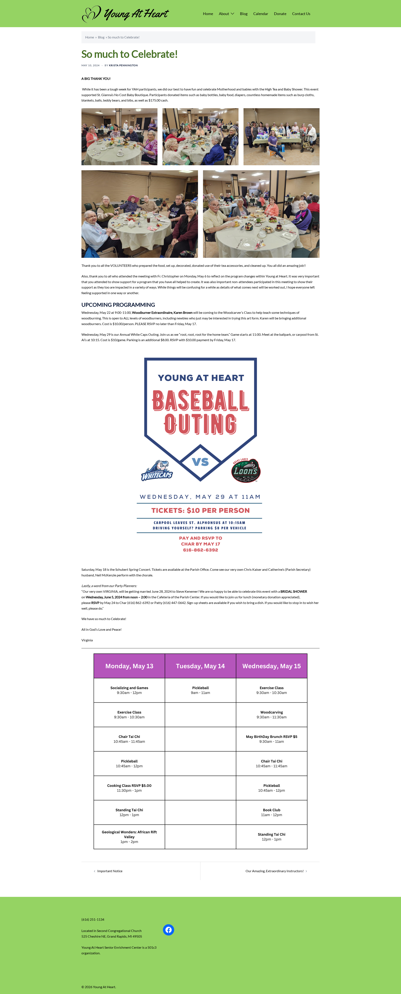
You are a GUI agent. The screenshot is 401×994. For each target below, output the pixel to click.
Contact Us (301, 13)
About (224, 13)
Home (208, 13)
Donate (280, 13)
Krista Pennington (123, 65)
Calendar (260, 13)
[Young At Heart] (125, 13)
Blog (243, 13)
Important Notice (109, 871)
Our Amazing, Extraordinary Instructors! (275, 871)
